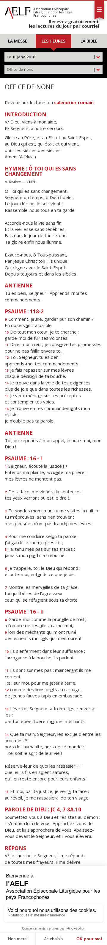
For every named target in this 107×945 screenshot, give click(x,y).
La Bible (89, 41)
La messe (17, 41)
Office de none (51, 69)
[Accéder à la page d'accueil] (17, 11)
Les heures (53, 41)
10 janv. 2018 (51, 57)
